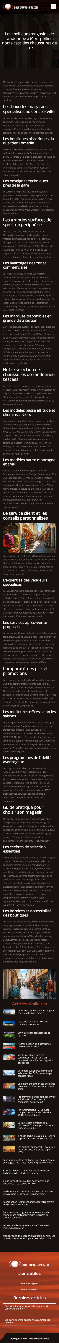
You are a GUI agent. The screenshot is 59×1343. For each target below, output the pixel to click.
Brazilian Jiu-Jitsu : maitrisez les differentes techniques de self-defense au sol (26, 1172)
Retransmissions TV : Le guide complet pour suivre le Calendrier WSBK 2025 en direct (35, 1112)
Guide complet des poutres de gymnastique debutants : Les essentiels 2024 (26, 1182)
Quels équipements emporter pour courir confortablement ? (36, 1012)
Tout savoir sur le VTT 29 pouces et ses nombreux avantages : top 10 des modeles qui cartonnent (29, 1161)
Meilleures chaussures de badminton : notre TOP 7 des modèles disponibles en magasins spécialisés (35, 1059)
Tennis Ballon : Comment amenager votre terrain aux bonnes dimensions (28, 1203)
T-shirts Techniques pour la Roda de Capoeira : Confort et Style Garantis (36, 1137)
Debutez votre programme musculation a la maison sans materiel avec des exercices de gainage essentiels (26, 1215)
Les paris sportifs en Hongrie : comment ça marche (33, 1023)
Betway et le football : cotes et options (34, 1034)
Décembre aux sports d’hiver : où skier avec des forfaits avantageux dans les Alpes (36, 1073)
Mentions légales (29, 1283)
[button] (53, 6)
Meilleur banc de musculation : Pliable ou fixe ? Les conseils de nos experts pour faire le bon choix (29, 1237)
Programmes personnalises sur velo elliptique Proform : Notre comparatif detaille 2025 (37, 1099)
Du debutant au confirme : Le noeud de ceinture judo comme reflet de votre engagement (27, 1193)
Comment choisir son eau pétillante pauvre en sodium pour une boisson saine (36, 1086)
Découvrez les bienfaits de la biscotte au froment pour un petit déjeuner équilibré (35, 1125)
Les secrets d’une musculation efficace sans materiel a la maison (26, 1227)
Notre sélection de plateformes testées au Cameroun (34, 1045)
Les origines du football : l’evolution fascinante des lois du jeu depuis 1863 (36, 1149)
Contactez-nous (29, 1289)
